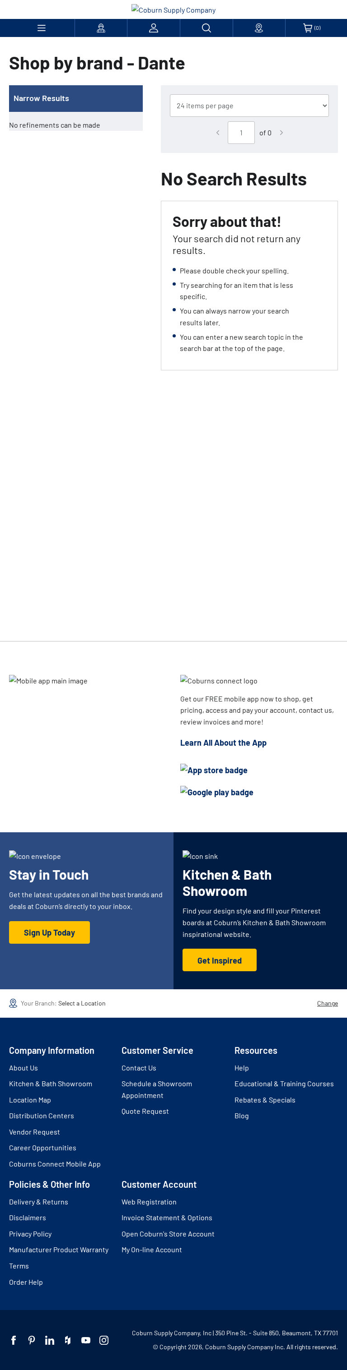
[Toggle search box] (206, 28)
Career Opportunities (42, 1147)
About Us (23, 1067)
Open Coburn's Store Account (168, 1233)
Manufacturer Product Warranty (58, 1249)
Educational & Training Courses (284, 1083)
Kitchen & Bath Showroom (50, 1083)
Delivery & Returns (38, 1201)
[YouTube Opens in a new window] (85, 1340)
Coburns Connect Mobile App (55, 1163)
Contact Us (139, 1067)
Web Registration (149, 1201)
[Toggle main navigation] (42, 28)
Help (241, 1067)
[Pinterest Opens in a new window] (31, 1340)
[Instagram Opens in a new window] (103, 1340)
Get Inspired (219, 960)
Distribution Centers (41, 1115)
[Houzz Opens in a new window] (67, 1340)
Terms (19, 1265)
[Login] (153, 28)
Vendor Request (34, 1131)
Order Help (26, 1282)
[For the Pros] (101, 28)
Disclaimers (27, 1217)
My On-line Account (152, 1249)
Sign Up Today (49, 932)
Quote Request (145, 1111)
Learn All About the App (223, 742)
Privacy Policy (30, 1233)
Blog (241, 1115)
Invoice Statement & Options (167, 1217)
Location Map (30, 1099)
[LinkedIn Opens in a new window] (49, 1340)
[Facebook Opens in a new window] (13, 1340)
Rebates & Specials (264, 1099)
